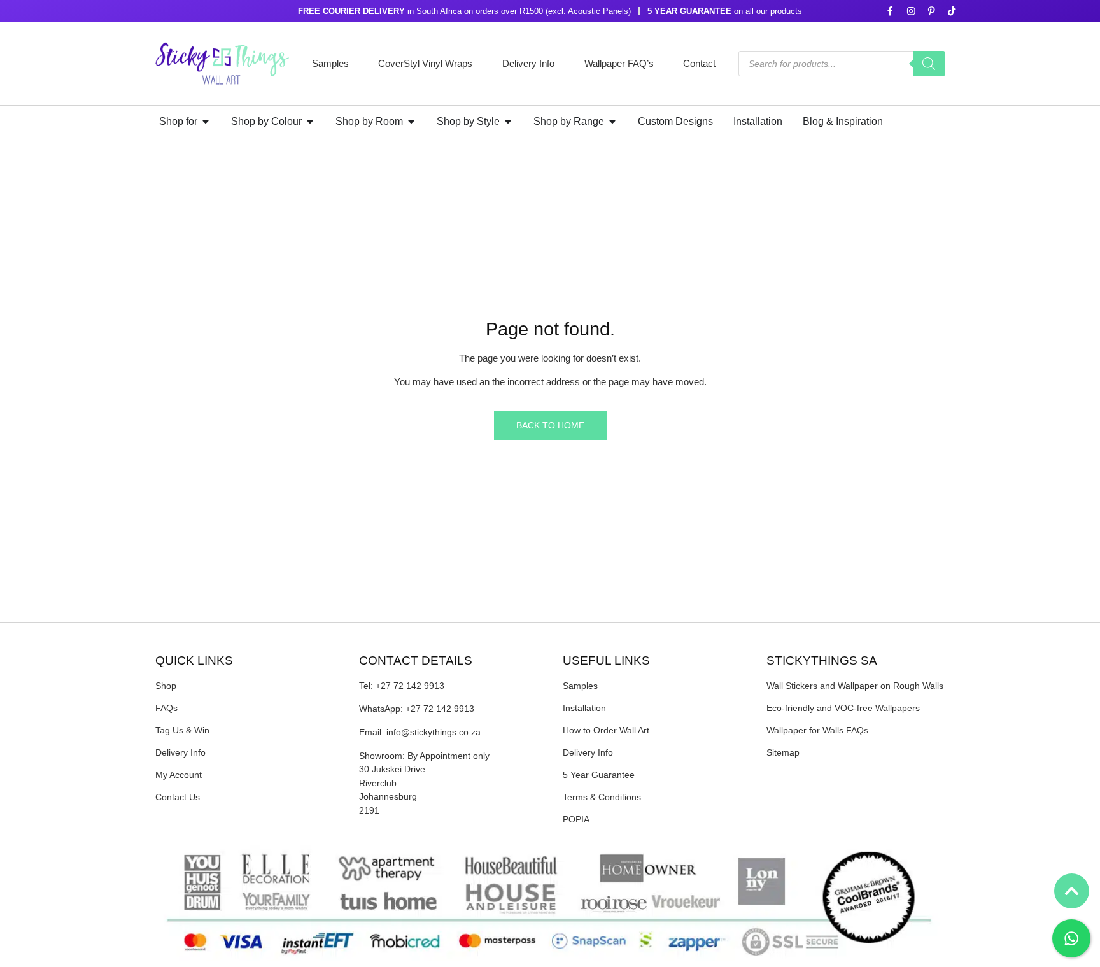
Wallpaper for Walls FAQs (817, 730)
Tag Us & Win (182, 730)
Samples (330, 63)
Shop (165, 686)
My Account (178, 775)
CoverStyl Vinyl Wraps (425, 63)
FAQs (166, 708)
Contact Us (177, 797)
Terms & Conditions (602, 797)
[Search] (929, 63)
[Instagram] (910, 11)
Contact (699, 63)
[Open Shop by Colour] (310, 121)
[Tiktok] (952, 11)
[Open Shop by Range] (612, 121)
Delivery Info (528, 63)
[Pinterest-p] (931, 11)
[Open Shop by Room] (411, 121)
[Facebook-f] (890, 11)
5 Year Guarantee (599, 775)
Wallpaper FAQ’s (619, 63)
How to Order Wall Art (606, 730)
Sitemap (783, 752)
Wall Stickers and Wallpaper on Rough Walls (854, 686)
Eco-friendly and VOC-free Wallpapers (843, 708)
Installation (584, 708)
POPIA (576, 819)
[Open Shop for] (206, 121)
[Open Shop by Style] (508, 121)
